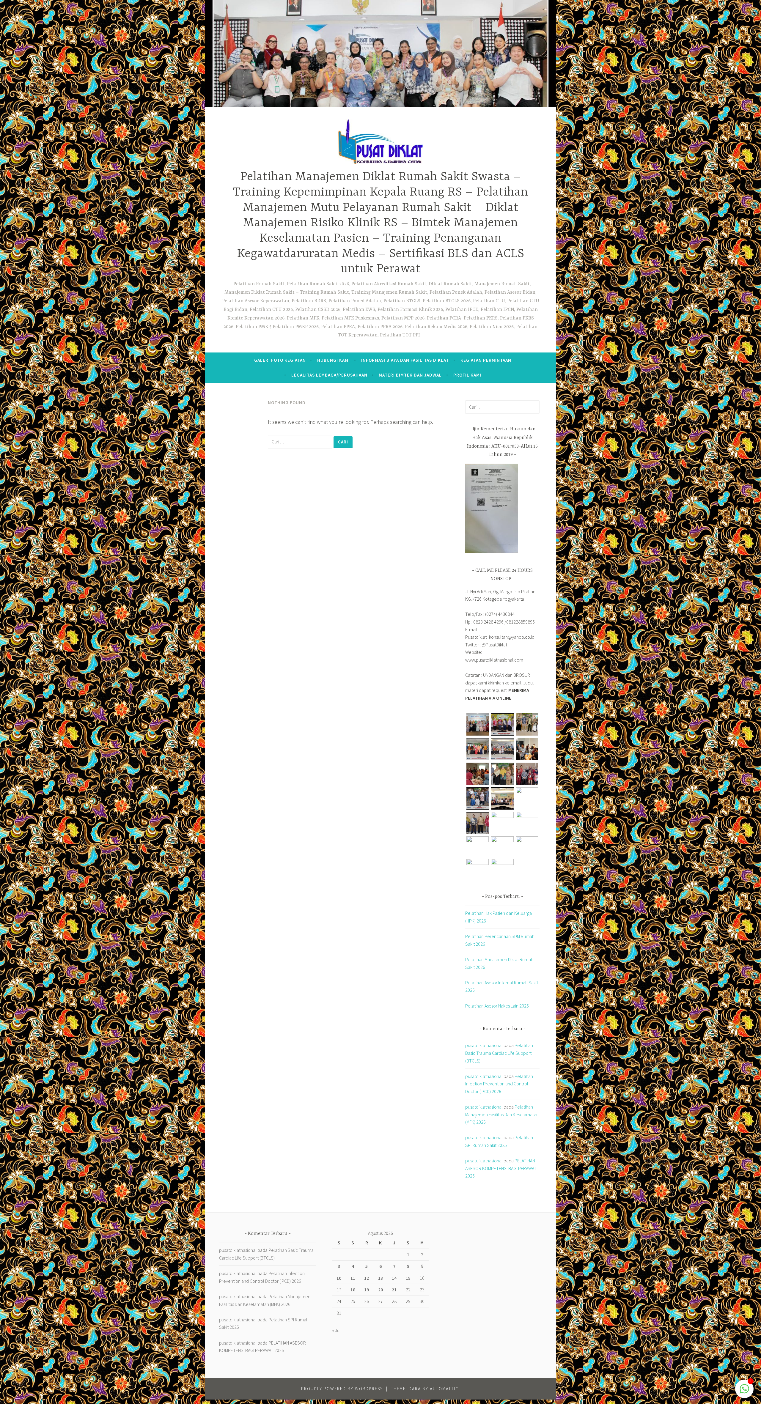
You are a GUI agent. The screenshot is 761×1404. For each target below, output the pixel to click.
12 (366, 1278)
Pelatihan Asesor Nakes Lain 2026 (497, 1006)
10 (339, 1278)
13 (380, 1278)
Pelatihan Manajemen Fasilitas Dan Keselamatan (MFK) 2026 (502, 1114)
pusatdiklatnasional (484, 1045)
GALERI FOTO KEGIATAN (280, 360)
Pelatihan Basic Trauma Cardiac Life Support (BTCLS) (499, 1052)
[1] (744, 1391)
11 (352, 1278)
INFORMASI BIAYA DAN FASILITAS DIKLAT (405, 360)
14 (394, 1278)
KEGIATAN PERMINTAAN (485, 360)
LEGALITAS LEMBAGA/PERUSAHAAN (329, 375)
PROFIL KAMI (467, 375)
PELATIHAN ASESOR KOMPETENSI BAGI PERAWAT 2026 (501, 1168)
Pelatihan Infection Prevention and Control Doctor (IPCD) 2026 (499, 1083)
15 (408, 1278)
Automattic (444, 1389)
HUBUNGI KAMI (333, 360)
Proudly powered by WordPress (342, 1389)
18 (352, 1290)
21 (394, 1290)
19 (366, 1290)
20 (380, 1290)
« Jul (336, 1330)
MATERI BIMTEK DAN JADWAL (410, 375)
